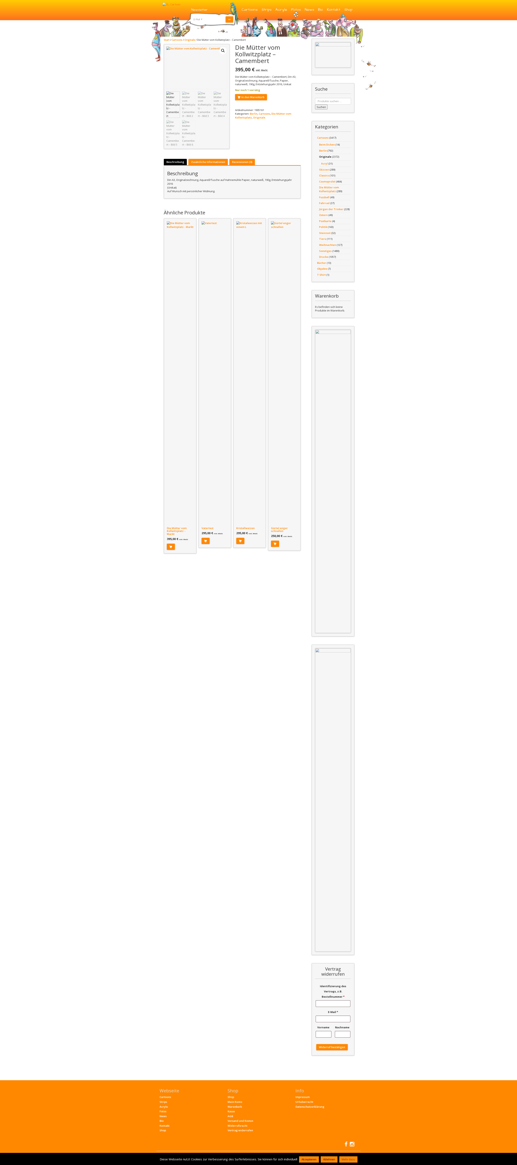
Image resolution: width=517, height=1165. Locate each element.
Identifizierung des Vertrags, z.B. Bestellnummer (333, 991)
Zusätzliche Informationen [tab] (208, 162)
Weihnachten (327, 245)
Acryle (281, 9)
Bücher (321, 263)
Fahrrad (324, 203)
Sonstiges (325, 251)
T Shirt (321, 275)
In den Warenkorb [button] (171, 547)
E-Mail (333, 1012)
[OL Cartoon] (171, 4)
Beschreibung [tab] (175, 162)
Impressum (302, 1097)
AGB (230, 1116)
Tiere (322, 239)
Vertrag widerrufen (240, 1130)
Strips (266, 9)
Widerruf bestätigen (332, 1047)
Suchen (321, 107)
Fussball (324, 197)
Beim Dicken (327, 144)
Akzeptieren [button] (309, 1159)
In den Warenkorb (252, 97)
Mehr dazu (348, 1159)
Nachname (342, 1027)
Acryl (324, 163)
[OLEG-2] (333, 55)
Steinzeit (325, 233)
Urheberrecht (304, 1102)
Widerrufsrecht (237, 1125)
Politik (323, 227)
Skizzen (324, 169)
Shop (348, 9)
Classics (324, 175)
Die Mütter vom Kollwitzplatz (329, 189)
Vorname (323, 1027)
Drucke (323, 257)
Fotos (296, 9)
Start (167, 40)
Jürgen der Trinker (331, 209)
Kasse (231, 1111)
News (309, 9)
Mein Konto (235, 1102)
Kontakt (333, 9)
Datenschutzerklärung (309, 1106)
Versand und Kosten (240, 1121)
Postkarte (325, 221)
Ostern (323, 215)
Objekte (322, 269)
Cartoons (249, 9)
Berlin (253, 113)
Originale (189, 40)
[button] (223, 50)
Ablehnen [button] (329, 1159)
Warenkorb (235, 1106)
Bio (320, 9)
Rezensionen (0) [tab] (242, 162)
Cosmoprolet (327, 181)
